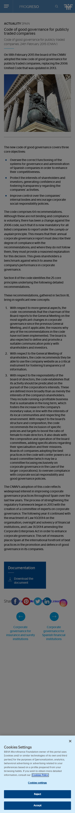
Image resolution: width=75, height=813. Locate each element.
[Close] (70, 741)
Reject (37, 794)
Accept (37, 805)
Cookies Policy (40, 775)
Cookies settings (37, 783)
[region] (37, 774)
